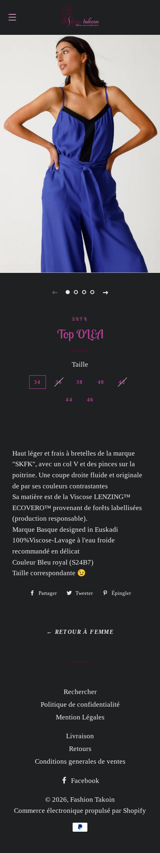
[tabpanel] (80, 153)
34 (37, 382)
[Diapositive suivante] (105, 292)
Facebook (84, 781)
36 (58, 382)
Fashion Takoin (92, 799)
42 (122, 382)
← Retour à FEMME (80, 632)
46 (90, 400)
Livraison (80, 736)
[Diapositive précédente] (55, 292)
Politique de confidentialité (80, 704)
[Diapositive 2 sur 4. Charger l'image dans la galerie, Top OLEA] (76, 292)
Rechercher (80, 692)
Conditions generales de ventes (80, 761)
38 (79, 382)
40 (101, 382)
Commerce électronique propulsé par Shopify (80, 810)
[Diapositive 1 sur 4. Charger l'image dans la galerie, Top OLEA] (68, 292)
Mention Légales (80, 717)
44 (69, 400)
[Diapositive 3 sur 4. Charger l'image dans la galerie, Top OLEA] (84, 292)
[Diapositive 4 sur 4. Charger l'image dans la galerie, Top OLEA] (92, 292)
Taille (80, 364)
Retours (80, 749)
